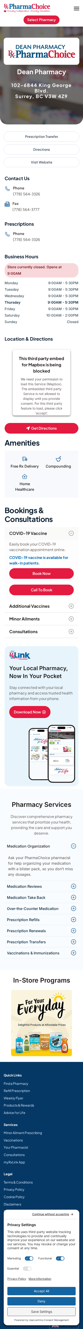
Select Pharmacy (41, 20)
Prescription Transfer (41, 136)
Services (11, 1124)
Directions (41, 149)
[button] (76, 8)
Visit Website (41, 162)
